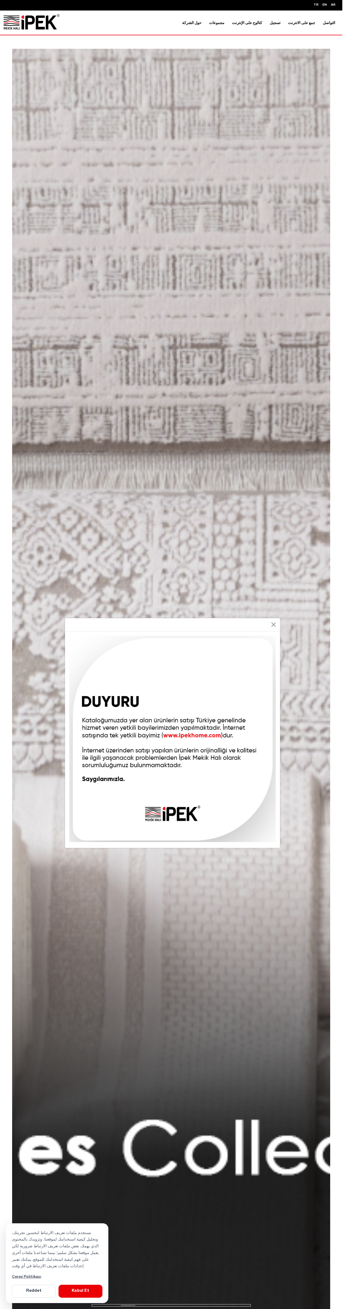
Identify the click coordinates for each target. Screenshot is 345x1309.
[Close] (273, 624)
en (324, 5)
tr (316, 5)
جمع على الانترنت (301, 23)
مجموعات (217, 23)
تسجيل (275, 23)
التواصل (329, 23)
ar (333, 5)
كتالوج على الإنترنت (247, 23)
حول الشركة (192, 23)
